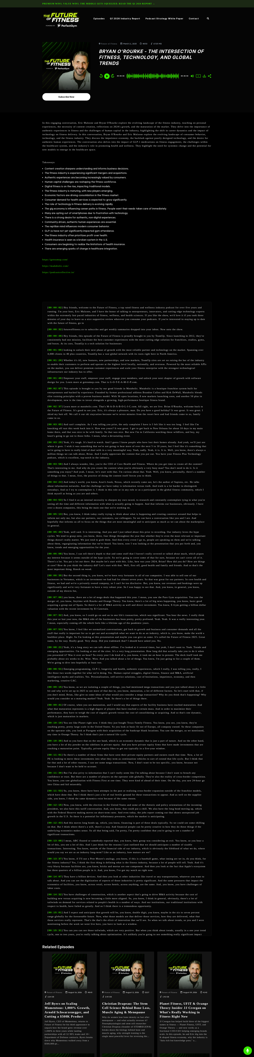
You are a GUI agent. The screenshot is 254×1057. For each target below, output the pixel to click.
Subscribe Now (66, 97)
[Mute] (192, 76)
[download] (204, 76)
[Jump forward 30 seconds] (112, 75)
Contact (194, 18)
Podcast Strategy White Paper (164, 18)
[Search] (206, 18)
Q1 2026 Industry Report (125, 18)
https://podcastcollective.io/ (58, 272)
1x (198, 76)
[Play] (107, 76)
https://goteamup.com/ (55, 259)
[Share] (209, 76)
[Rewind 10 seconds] (101, 75)
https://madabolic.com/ (55, 266)
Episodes (99, 18)
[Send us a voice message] (247, 1051)
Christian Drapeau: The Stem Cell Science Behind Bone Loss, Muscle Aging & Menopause (126, 1008)
